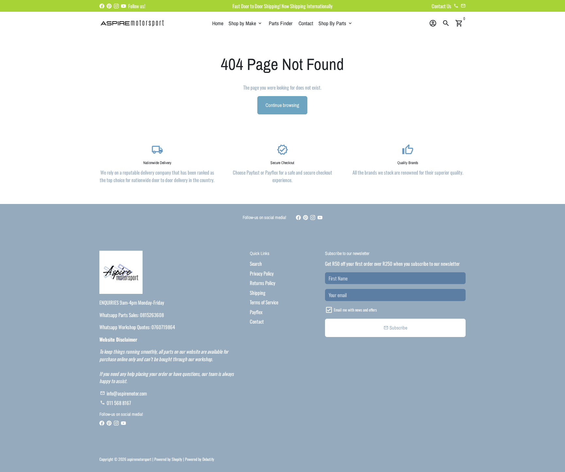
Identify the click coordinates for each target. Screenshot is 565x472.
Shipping (257, 292)
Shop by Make (246, 23)
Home (217, 23)
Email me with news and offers (355, 309)
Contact (306, 23)
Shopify (177, 459)
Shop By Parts (335, 23)
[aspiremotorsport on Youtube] (123, 5)
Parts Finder (280, 23)
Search (256, 263)
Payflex (256, 311)
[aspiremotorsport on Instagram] (116, 5)
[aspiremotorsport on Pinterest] (109, 5)
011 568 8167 (115, 402)
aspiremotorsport (139, 459)
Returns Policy (262, 282)
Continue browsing (282, 105)
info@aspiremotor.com (123, 393)
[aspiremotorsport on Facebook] (101, 5)
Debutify (208, 459)
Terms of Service (264, 302)
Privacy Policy (262, 273)
